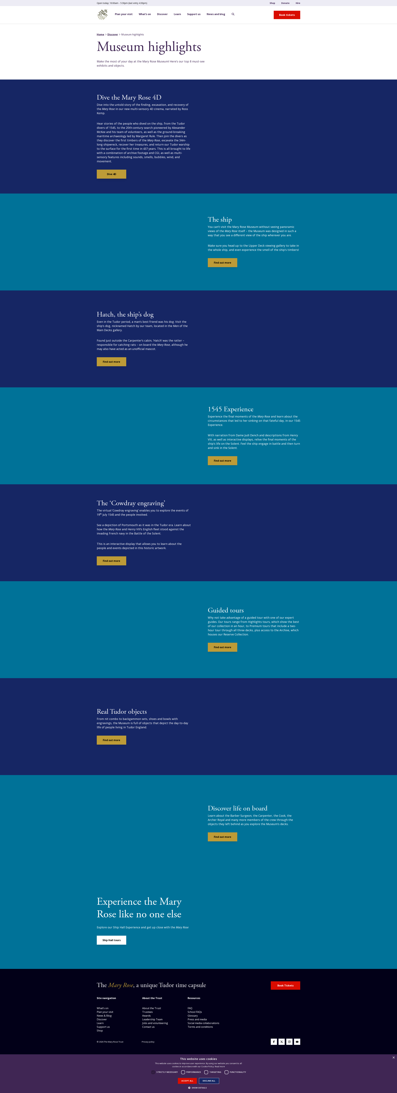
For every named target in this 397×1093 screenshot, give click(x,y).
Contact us (148, 1027)
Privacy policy (148, 1041)
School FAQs (195, 1012)
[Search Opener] (233, 14)
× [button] (393, 1057)
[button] (198, 1087)
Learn (177, 14)
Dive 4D (111, 174)
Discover (162, 14)
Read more (220, 1066)
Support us (194, 14)
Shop (272, 3)
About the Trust (151, 1008)
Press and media (197, 1019)
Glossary (193, 1015)
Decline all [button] (209, 1080)
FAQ (190, 1008)
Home (100, 34)
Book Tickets (285, 985)
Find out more (222, 262)
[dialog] (198, 1073)
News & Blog (104, 1015)
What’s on (145, 14)
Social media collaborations (203, 1023)
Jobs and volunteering (155, 1023)
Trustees (147, 1012)
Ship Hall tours (112, 940)
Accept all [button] (187, 1080)
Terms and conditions (200, 1027)
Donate (285, 3)
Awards (146, 1015)
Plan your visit (124, 14)
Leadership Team (152, 1019)
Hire (298, 3)
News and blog (216, 14)
